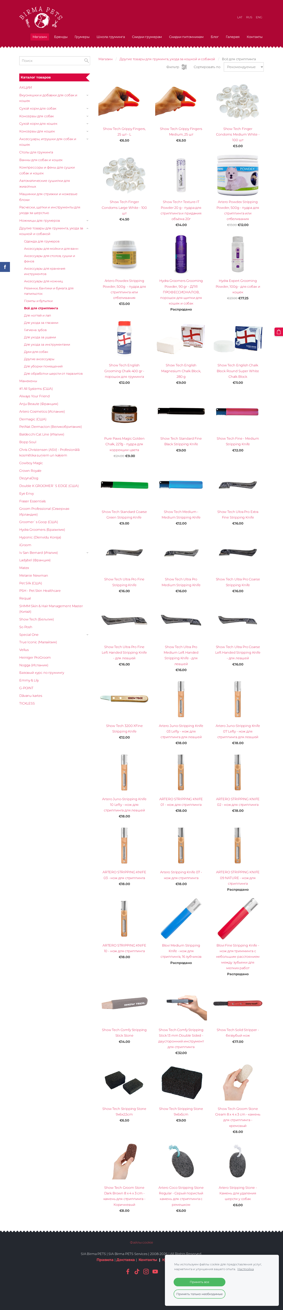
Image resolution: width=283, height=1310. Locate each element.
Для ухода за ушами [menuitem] (40, 337)
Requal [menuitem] (25, 598)
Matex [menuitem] (24, 568)
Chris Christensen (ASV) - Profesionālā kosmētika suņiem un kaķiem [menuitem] (49, 452)
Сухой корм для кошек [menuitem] (38, 124)
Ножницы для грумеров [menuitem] (39, 221)
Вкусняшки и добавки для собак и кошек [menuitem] (48, 98)
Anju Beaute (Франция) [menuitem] (38, 404)
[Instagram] (146, 1271)
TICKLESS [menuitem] (27, 703)
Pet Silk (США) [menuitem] (30, 583)
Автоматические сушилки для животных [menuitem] (44, 183)
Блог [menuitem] (215, 37)
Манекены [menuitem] (28, 381)
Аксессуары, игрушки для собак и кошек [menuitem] (47, 142)
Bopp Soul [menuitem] (27, 442)
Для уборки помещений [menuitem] (43, 366)
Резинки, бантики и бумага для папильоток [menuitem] (49, 291)
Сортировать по (207, 67)
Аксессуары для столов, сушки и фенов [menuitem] (49, 258)
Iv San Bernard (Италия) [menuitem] (38, 553)
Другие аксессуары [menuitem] (39, 359)
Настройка (245, 1269)
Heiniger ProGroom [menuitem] (35, 657)
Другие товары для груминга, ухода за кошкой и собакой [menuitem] (51, 231)
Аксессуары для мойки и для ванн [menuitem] (51, 249)
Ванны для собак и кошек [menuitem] (41, 160)
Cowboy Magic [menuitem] (31, 463)
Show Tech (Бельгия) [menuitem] (36, 619)
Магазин (105, 59)
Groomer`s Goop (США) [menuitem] (38, 522)
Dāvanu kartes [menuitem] (30, 696)
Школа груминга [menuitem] (111, 37)
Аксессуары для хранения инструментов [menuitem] (44, 271)
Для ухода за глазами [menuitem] (41, 323)
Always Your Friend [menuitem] (34, 396)
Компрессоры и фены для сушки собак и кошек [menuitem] (47, 170)
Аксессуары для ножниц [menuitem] (43, 281)
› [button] (88, 95)
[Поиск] (86, 60)
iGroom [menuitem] (25, 545)
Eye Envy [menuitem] (26, 493)
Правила (105, 1259)
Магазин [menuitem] (40, 37)
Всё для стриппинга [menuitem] (41, 308)
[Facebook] (128, 1271)
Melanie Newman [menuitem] (33, 575)
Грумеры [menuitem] (82, 37)
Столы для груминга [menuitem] (36, 152)
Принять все (199, 1282)
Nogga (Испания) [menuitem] (33, 665)
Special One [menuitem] (29, 635)
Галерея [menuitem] (233, 37)
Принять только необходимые (199, 1294)
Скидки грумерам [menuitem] (147, 37)
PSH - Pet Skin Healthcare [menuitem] (40, 591)
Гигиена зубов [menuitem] (35, 330)
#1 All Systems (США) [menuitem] (36, 389)
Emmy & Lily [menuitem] (29, 680)
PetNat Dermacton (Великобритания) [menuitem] (50, 427)
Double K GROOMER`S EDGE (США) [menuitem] (49, 486)
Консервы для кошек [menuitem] (37, 131)
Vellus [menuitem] (24, 650)
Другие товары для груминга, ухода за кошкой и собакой (167, 59)
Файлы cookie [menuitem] (141, 1242)
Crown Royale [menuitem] (30, 471)
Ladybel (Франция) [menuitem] (35, 560)
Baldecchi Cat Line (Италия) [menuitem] (41, 434)
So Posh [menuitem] (25, 627)
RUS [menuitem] (249, 17)
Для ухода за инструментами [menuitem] (47, 344)
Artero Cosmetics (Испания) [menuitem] (42, 411)
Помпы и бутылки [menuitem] (38, 301)
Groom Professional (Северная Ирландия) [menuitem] (44, 511)
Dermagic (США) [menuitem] (32, 419)
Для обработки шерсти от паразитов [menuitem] (53, 374)
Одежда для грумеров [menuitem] (41, 241)
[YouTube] (155, 1271)
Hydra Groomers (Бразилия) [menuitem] (42, 530)
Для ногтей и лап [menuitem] (37, 315)
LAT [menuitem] (240, 17)
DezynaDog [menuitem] (28, 478)
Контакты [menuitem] (255, 37)
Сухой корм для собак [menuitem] (37, 108)
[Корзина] (279, 332)
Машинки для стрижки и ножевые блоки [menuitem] (48, 197)
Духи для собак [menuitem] (36, 352)
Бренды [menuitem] (61, 37)
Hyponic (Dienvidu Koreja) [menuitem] (40, 537)
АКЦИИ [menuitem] (25, 87)
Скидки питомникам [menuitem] (186, 37)
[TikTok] (137, 1271)
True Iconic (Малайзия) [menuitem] (38, 642)
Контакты (148, 1259)
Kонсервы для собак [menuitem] (36, 116)
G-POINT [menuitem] (26, 688)
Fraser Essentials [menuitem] (32, 501)
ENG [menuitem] (259, 17)
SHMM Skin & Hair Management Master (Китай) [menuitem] (51, 609)
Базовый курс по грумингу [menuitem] (41, 673)
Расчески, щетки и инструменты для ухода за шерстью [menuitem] (49, 210)
